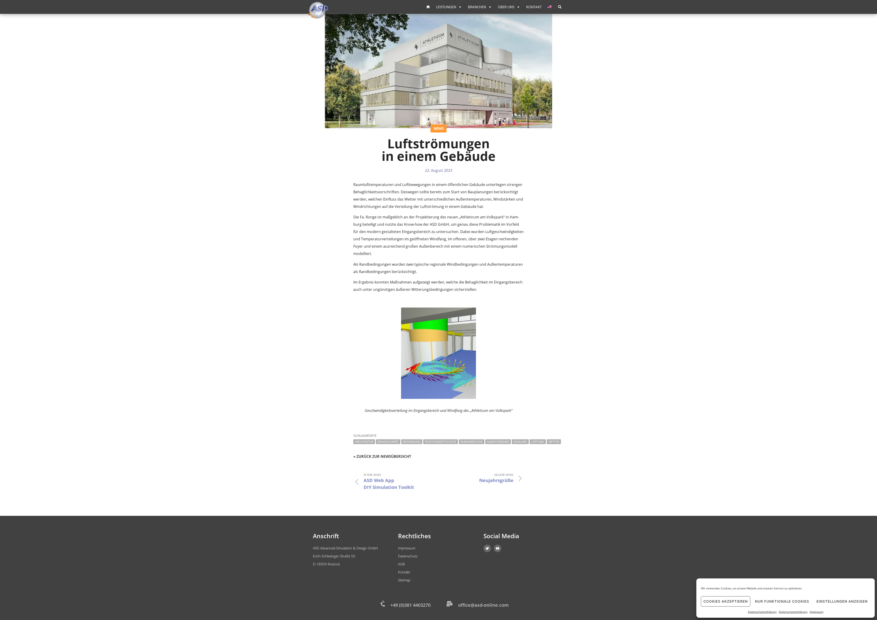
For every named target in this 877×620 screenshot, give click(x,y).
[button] (559, 7)
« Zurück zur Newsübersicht (382, 456)
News (439, 128)
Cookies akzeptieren (725, 601)
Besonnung (411, 442)
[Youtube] (497, 548)
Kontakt (534, 7)
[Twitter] (487, 548)
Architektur (364, 442)
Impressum (816, 612)
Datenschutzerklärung (762, 612)
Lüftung (537, 442)
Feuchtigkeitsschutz (440, 442)
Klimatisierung (498, 442)
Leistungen (446, 7)
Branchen (477, 7)
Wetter (554, 442)
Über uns (506, 7)
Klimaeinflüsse (472, 442)
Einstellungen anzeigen (842, 601)
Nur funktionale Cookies (782, 601)
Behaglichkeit (388, 442)
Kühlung (520, 442)
